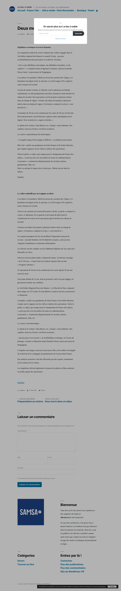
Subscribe (78, 33)
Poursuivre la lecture (60, 38)
